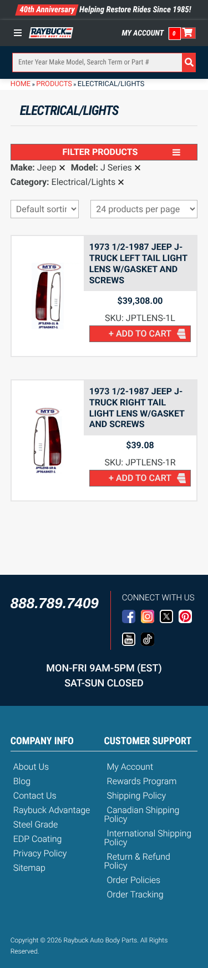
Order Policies (134, 880)
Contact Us (35, 795)
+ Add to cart (140, 333)
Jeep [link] (47, 167)
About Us (31, 766)
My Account (143, 33)
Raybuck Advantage (51, 810)
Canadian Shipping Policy (142, 814)
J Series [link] (116, 167)
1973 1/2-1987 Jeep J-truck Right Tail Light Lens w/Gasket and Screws (137, 407)
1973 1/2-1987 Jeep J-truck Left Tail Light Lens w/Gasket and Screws (138, 263)
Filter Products (100, 152)
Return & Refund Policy (137, 861)
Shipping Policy (136, 795)
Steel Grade (35, 824)
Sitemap (29, 867)
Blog (22, 781)
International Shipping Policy (148, 837)
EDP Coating (37, 839)
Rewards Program (142, 781)
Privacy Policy (40, 853)
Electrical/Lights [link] (84, 182)
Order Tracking (135, 894)
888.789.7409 (55, 603)
